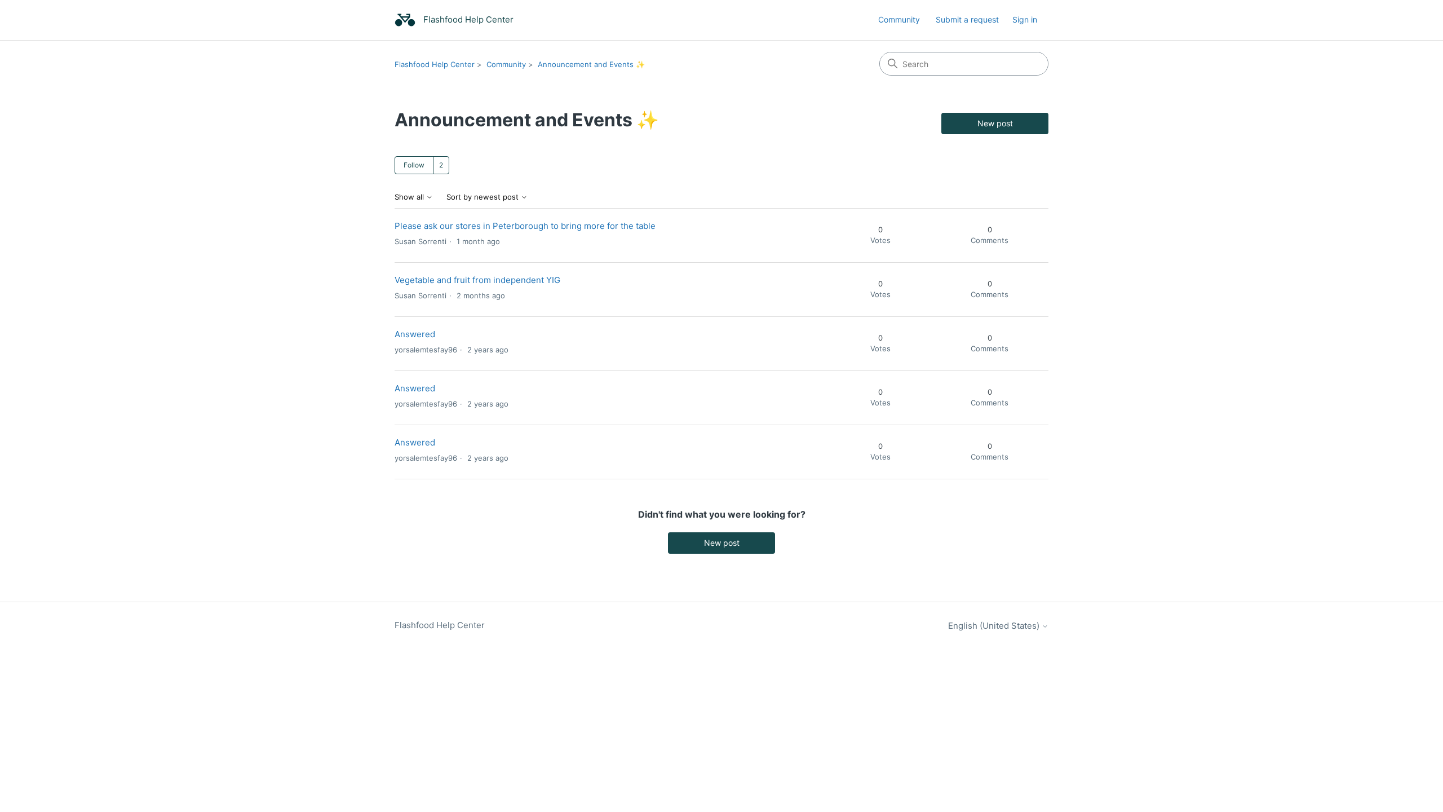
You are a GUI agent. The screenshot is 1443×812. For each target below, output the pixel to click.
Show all (410, 197)
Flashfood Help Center (435, 64)
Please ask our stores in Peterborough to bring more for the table (525, 225)
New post (995, 123)
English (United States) (995, 625)
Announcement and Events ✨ (591, 64)
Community (899, 19)
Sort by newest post (483, 197)
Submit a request (967, 19)
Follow (414, 165)
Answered (415, 334)
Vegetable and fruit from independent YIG (477, 280)
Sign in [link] (1024, 19)
